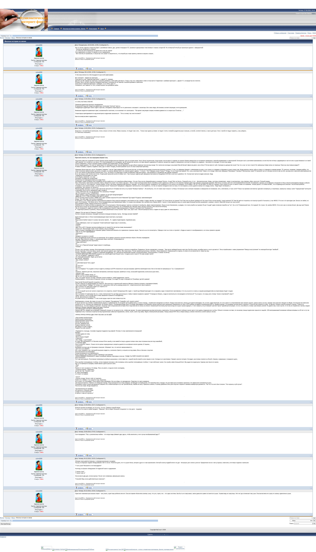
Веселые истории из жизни (24, 37)
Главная (56, 28)
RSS (313, 13)
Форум (2, 37)
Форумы (7, 37)
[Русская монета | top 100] (114, 549)
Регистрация (93, 28)
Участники (291, 33)
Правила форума (300, 33)
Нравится (3, 537)
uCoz (167, 534)
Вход (102, 28)
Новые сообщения (280, 33)
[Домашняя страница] (90, 68)
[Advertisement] (158, 3)
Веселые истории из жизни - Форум (74, 28)
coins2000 (39, 45)
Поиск (309, 33)
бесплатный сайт (158, 534)
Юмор (13, 37)
